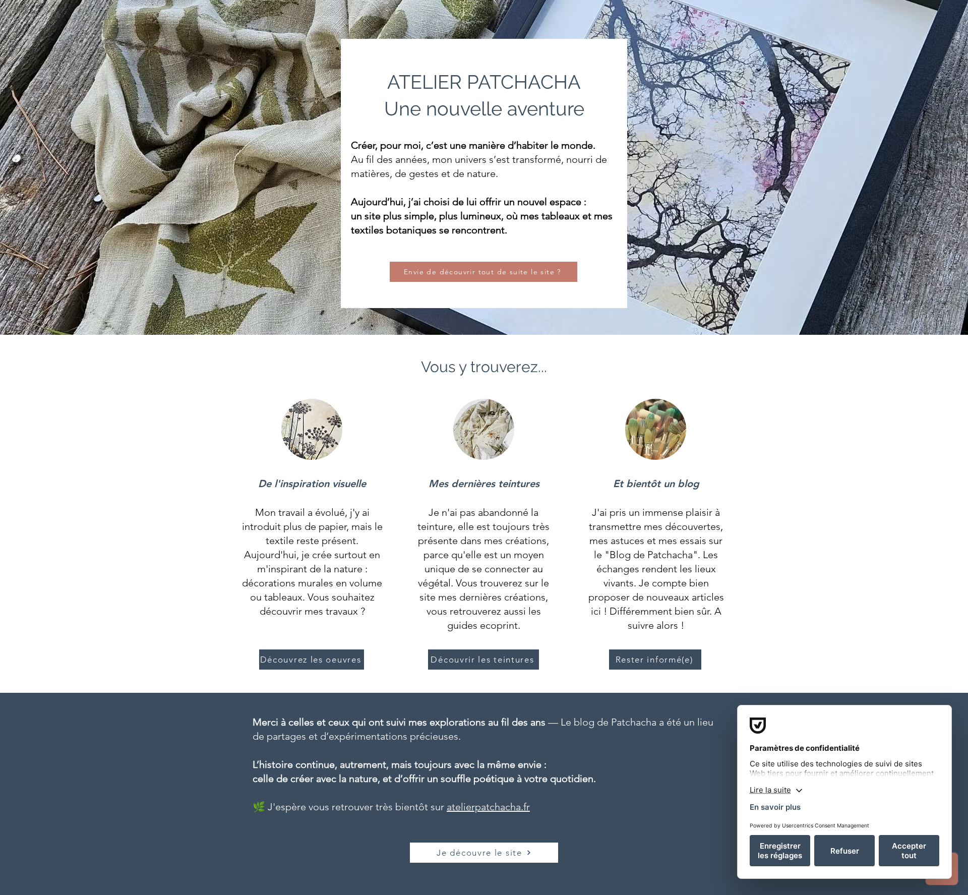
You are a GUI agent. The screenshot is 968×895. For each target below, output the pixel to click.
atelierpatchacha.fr (488, 807)
